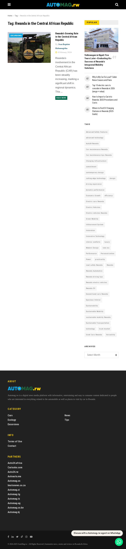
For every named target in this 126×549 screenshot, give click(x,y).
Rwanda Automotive (94, 271)
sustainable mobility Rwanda (98, 317)
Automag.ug (14, 503)
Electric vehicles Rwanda (96, 213)
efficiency (109, 196)
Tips (67, 419)
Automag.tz (14, 498)
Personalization (107, 254)
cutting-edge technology (96, 178)
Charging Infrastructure (96, 161)
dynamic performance (95, 190)
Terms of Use (15, 441)
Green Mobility (92, 219)
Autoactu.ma (14, 476)
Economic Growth (93, 196)
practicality (100, 259)
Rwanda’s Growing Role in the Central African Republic (66, 36)
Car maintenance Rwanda (97, 149)
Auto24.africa (15, 463)
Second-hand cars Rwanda (97, 294)
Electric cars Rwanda (95, 202)
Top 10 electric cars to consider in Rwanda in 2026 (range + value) (103, 88)
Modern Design (92, 248)
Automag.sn (14, 480)
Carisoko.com (15, 467)
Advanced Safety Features (97, 132)
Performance (91, 254)
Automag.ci (14, 489)
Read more (61, 98)
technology (90, 329)
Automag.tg (14, 494)
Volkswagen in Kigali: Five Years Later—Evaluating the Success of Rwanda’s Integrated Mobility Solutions (98, 61)
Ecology (12, 419)
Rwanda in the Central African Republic (34, 16)
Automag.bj (14, 512)
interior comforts (93, 242)
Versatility (110, 335)
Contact (12, 445)
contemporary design (95, 173)
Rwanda (110, 265)
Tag (16, 16)
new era (106, 248)
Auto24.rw (13, 471)
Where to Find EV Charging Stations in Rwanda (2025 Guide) (103, 111)
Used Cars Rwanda (94, 335)
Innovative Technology (95, 236)
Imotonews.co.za (17, 485)
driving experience (94, 184)
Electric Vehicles (93, 207)
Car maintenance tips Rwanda (99, 155)
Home (10, 16)
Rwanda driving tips (94, 277)
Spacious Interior (93, 300)
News (67, 415)
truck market (104, 329)
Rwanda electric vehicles (96, 283)
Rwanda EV (90, 288)
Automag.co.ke (16, 507)
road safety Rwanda (94, 265)
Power (88, 259)
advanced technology (94, 138)
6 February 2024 (64, 52)
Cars (10, 415)
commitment (91, 167)
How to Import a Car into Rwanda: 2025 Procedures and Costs (104, 99)
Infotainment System (94, 225)
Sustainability (92, 306)
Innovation (90, 230)
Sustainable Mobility (94, 311)
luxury (107, 242)
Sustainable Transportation (97, 323)
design (112, 178)
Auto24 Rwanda (92, 144)
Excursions (16, 35)
